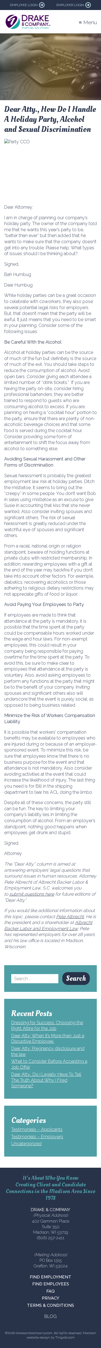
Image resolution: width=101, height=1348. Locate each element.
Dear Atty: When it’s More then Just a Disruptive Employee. (47, 1038)
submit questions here (31, 894)
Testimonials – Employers (37, 1136)
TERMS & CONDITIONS (50, 1305)
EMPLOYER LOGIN (70, 5)
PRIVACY (50, 1298)
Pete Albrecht (70, 916)
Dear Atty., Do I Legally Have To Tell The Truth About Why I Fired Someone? (46, 1080)
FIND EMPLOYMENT (50, 1277)
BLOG (50, 1316)
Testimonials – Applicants (37, 1129)
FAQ (50, 1291)
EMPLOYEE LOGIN (24, 5)
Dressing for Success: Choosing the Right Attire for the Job (47, 1025)
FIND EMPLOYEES (50, 1284)
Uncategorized (26, 1143)
